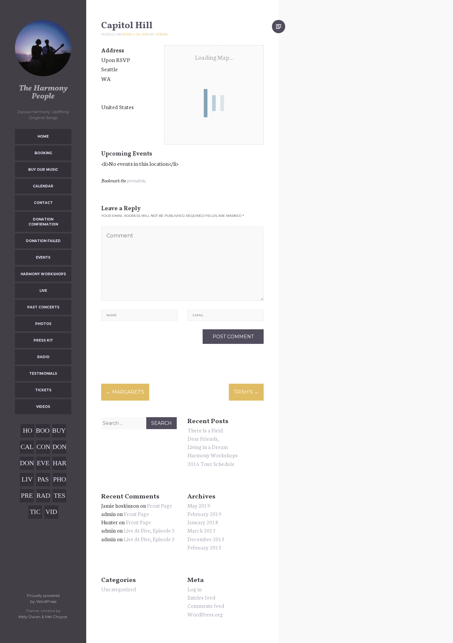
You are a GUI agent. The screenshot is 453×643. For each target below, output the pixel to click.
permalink (136, 180)
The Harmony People (43, 92)
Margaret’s (125, 392)
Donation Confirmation (43, 221)
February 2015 (204, 547)
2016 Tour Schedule (210, 463)
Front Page (159, 505)
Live (43, 291)
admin (161, 34)
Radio (43, 357)
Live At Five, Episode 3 (149, 530)
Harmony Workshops (43, 274)
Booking (43, 153)
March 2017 (201, 530)
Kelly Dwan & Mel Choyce (43, 616)
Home (43, 136)
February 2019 (204, 513)
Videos (43, 407)
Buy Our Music (43, 169)
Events (43, 257)
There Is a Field (205, 430)
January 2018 (202, 522)
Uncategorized (118, 589)
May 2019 (198, 505)
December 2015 (206, 539)
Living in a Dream (207, 446)
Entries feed (201, 597)
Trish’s (246, 392)
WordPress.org (205, 614)
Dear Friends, (203, 438)
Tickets (43, 390)
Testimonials (43, 373)
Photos (43, 324)
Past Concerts (43, 307)
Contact (43, 203)
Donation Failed (43, 241)
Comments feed (205, 605)
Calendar (43, 186)
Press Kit (43, 340)
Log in (194, 589)
